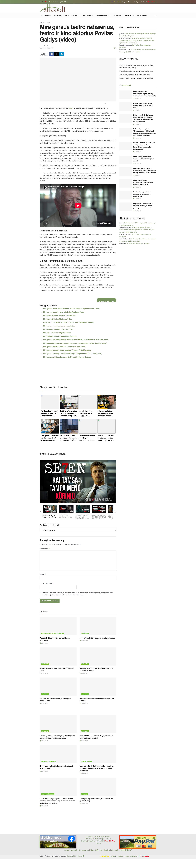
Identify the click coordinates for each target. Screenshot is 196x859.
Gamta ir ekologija (48, 761)
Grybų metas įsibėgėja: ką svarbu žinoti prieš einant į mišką (56, 767)
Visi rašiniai (142, 16)
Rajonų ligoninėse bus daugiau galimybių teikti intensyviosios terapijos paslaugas (57, 737)
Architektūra (86, 761)
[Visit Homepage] (53, 8)
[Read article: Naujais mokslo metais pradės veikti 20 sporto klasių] (58, 656)
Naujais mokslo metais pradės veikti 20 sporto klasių (57, 669)
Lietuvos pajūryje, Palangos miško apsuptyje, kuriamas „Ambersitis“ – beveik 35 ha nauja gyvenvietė (96, 768)
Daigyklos (107, 850)
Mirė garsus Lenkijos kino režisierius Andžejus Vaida (63, 312)
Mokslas (117, 16)
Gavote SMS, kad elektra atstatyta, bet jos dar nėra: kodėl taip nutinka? (96, 737)
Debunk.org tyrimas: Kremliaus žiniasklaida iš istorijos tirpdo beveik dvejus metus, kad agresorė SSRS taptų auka (136, 40)
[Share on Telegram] (61, 54)
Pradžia (42, 22)
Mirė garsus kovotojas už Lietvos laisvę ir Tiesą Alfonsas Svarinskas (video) (72, 353)
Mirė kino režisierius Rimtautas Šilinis (57, 319)
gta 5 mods (115, 850)
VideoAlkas (91, 841)
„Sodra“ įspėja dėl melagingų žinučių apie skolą (97, 638)
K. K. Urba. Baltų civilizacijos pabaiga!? (137, 243)
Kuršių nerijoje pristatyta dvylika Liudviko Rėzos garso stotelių (97, 799)
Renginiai (124, 2)
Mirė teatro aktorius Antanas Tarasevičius (59, 315)
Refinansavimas (84, 850)
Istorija (84, 794)
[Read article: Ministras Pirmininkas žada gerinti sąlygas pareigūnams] (58, 686)
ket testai (67, 850)
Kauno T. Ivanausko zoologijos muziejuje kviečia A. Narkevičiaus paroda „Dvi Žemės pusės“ (144, 146)
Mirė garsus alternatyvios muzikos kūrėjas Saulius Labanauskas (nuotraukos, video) (76, 339)
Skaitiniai (129, 16)
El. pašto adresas (46, 583)
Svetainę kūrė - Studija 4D (75, 856)
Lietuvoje (84, 633)
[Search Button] (155, 15)
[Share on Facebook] (51, 54)
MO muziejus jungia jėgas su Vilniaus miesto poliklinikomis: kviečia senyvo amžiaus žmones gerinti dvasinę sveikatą (57, 800)
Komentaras (45, 549)
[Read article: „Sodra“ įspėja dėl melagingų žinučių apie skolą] (98, 626)
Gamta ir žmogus (102, 16)
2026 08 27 (44, 643)
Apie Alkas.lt (143, 2)
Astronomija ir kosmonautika (52, 633)
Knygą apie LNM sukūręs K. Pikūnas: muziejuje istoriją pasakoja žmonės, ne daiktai (143, 205)
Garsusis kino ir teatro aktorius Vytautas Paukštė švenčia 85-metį (68, 322)
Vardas (43, 574)
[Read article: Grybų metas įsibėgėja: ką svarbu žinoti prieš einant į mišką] (58, 754)
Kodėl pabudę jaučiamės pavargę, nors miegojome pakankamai (142, 194)
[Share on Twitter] (56, 54)
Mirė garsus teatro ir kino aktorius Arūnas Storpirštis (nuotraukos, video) (71, 308)
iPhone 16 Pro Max (96, 850)
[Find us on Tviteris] (42, 2)
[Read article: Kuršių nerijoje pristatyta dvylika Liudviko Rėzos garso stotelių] (98, 787)
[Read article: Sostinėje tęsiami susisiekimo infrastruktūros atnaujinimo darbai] (98, 656)
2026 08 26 (137, 199)
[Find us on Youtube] (45, 2)
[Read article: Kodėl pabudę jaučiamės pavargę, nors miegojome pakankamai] (125, 195)
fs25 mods (74, 850)
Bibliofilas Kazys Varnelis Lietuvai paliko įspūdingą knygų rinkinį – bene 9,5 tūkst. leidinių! (144, 170)
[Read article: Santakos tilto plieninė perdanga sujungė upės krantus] (98, 686)
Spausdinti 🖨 (106, 301)
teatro (71, 108)
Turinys (137, 2)
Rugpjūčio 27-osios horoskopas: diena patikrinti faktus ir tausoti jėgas (143, 182)
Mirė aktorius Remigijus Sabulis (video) (58, 329)
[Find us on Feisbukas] (40, 2)
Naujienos (45, 16)
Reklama (130, 2)
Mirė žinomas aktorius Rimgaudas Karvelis (59, 336)
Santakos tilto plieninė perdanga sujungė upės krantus (97, 699)
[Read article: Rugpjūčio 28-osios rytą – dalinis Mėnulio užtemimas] (58, 626)
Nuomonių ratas (60, 16)
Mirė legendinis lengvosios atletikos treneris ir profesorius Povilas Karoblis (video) (75, 343)
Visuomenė (87, 16)
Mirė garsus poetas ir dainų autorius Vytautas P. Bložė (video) (67, 350)
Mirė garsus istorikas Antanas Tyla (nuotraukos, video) (64, 346)
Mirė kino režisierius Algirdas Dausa (57, 333)
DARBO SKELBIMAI (126, 850)
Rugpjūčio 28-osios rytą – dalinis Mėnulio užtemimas (55, 639)
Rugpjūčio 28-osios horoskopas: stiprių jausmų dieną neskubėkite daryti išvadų (144, 93)
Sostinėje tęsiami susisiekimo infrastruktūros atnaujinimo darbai (96, 669)
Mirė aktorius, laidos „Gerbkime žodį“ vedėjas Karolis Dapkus (67, 357)
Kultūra (75, 16)
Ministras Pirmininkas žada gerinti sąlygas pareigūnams (55, 699)
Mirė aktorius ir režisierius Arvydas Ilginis (59, 326)
